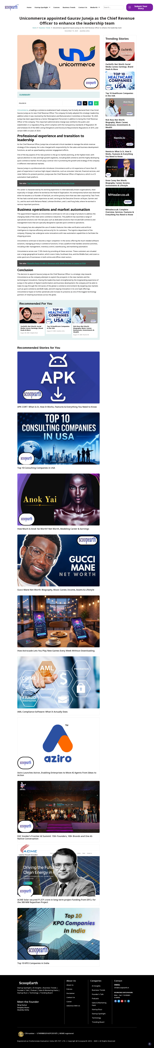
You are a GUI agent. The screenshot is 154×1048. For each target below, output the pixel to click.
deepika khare (34, 333)
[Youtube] (122, 1001)
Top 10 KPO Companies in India (33, 963)
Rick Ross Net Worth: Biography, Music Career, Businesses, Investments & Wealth (83, 329)
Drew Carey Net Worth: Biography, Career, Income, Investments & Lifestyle (117, 183)
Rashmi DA (86, 334)
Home (34, 28)
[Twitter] (118, 1001)
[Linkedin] (128, 1001)
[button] (79, 103)
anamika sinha (61, 331)
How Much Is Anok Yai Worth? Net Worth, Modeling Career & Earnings (53, 528)
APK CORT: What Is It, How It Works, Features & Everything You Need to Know (57, 406)
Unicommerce (22, 110)
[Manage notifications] (149, 1044)
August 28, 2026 (25, 333)
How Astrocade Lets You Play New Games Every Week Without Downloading (56, 650)
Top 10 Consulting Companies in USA (36, 467)
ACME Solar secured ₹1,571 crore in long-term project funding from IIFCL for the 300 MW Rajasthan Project (56, 901)
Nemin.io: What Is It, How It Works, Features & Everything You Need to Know (119, 154)
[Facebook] (115, 1001)
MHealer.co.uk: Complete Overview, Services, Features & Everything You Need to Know (119, 212)
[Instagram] (125, 1001)
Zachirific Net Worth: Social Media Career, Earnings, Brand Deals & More (32, 328)
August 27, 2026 (51, 331)
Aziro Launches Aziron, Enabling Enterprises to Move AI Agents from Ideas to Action (56, 774)
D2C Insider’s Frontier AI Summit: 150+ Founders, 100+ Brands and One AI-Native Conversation (55, 837)
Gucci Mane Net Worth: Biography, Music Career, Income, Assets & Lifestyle (55, 589)
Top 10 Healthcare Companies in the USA (58, 327)
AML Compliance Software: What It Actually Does (42, 711)
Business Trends (44, 28)
